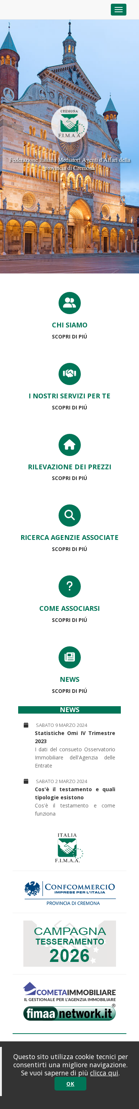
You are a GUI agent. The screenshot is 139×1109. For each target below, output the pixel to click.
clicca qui (104, 1072)
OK (70, 1083)
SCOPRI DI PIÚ (69, 336)
